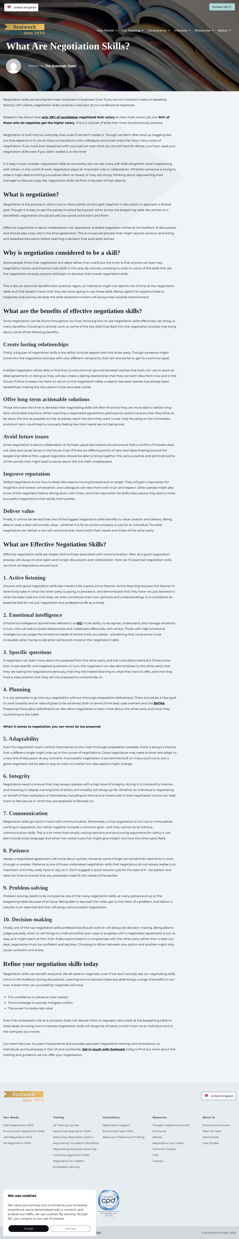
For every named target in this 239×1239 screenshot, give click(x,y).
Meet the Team (212, 1131)
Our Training (130, 30)
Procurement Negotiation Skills (24, 1131)
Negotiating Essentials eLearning (74, 1149)
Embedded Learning (66, 1167)
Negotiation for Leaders (68, 1161)
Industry (180, 30)
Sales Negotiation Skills (18, 1125)
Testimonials (210, 1137)
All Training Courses (66, 1125)
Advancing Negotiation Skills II (73, 1137)
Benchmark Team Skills (118, 1131)
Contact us (219, 7)
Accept (28, 1228)
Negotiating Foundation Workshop (76, 1143)
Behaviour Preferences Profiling (124, 1137)
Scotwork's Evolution (216, 1125)
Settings (70, 1228)
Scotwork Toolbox (164, 1149)
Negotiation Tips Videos (168, 1143)
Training (58, 1117)
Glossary (158, 1161)
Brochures (159, 1131)
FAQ (155, 1155)
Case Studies (210, 1143)
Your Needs (105, 30)
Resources (202, 30)
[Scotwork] (23, 1096)
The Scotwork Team (60, 66)
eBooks (157, 1137)
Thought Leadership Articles (171, 1125)
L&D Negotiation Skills (17, 1137)
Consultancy (157, 30)
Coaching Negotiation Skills (71, 1155)
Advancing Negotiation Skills (72, 1131)
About (222, 30)
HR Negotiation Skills (17, 1143)
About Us (208, 1117)
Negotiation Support (116, 1125)
